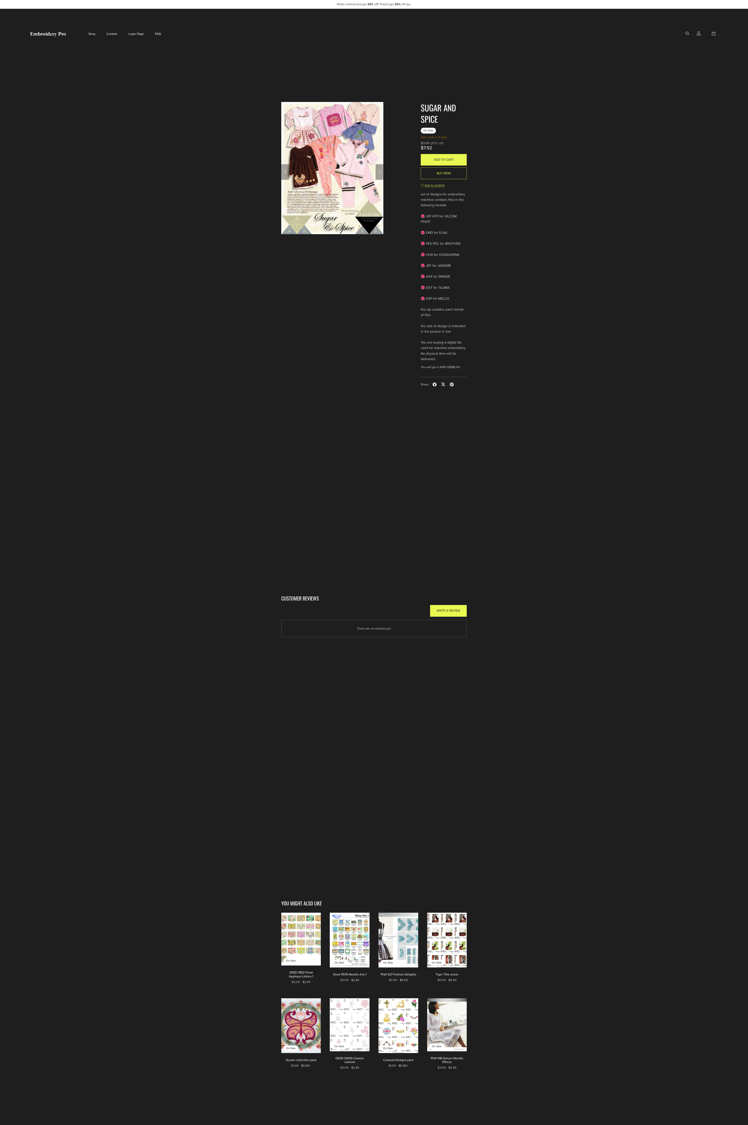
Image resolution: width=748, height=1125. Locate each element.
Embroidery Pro (48, 34)
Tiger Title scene (447, 974)
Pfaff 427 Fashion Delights (398, 974)
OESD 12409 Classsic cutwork (349, 1060)
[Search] (687, 33)
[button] (285, 172)
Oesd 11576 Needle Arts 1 (350, 974)
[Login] (698, 33)
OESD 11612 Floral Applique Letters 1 (301, 974)
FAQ (158, 34)
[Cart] (715, 33)
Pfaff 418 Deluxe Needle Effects (447, 1060)
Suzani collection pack (301, 1060)
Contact (112, 34)
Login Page (136, 34)
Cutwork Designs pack (398, 1060)
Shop (91, 34)
